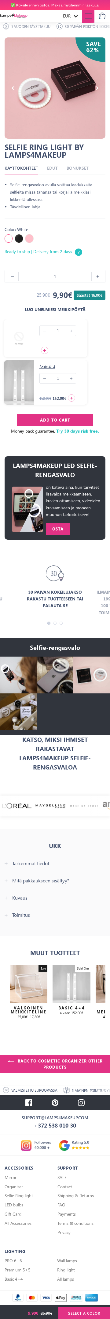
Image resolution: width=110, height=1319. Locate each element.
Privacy (64, 1232)
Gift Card (13, 1214)
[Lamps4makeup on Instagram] (81, 1102)
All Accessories (18, 1223)
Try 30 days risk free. (77, 431)
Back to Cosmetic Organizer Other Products (59, 1064)
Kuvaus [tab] (20, 897)
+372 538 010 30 (55, 1125)
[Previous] (12, 88)
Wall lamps (67, 1260)
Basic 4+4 (47, 366)
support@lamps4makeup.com (55, 1117)
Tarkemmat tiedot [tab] (30, 863)
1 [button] (48, 623)
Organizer (14, 1187)
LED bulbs (14, 1205)
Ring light (66, 1270)
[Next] (97, 88)
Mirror (10, 1177)
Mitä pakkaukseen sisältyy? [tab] (40, 880)
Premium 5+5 (18, 1270)
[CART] (102, 16)
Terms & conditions (75, 1223)
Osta (58, 529)
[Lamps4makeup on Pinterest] (55, 1102)
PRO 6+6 (13, 1260)
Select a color (84, 1313)
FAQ (61, 1205)
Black (19, 238)
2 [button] (55, 623)
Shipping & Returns (75, 1195)
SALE (62, 1177)
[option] (55, 5)
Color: (16, 229)
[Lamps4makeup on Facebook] (28, 1102)
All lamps (65, 1279)
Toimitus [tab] (21, 914)
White (9, 238)
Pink (29, 238)
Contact (64, 1187)
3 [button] (61, 623)
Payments (66, 1214)
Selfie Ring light (19, 1195)
